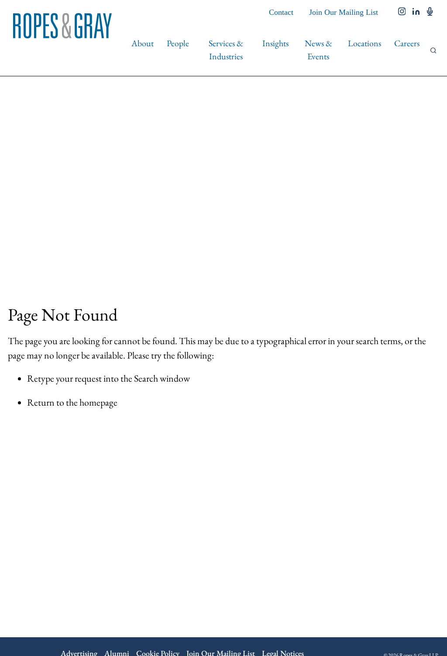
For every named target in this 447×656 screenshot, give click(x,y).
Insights (275, 43)
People (178, 43)
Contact (281, 12)
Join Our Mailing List (343, 12)
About (142, 43)
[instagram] (402, 12)
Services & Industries (226, 50)
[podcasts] (430, 12)
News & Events (318, 50)
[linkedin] (416, 12)
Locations (364, 43)
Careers (406, 43)
